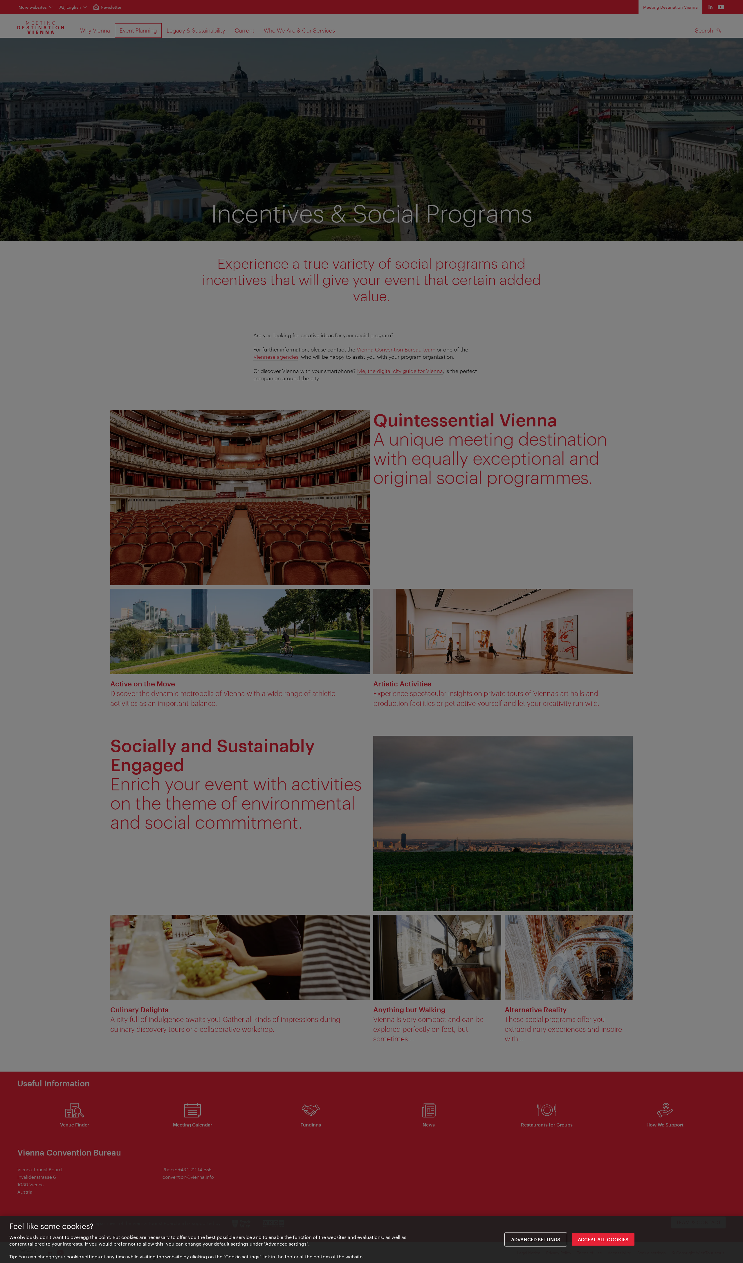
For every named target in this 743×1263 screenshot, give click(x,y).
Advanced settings (535, 1239)
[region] (371, 1239)
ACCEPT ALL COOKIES (603, 1239)
